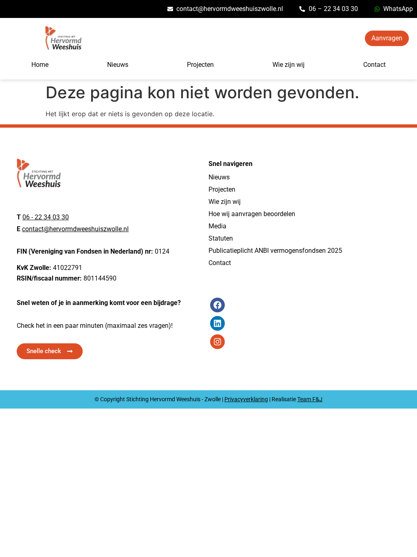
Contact (374, 65)
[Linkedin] (217, 323)
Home (39, 65)
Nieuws (117, 65)
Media (217, 226)
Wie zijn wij (288, 65)
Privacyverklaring (246, 399)
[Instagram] (217, 341)
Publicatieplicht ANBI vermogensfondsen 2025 (275, 250)
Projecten (200, 65)
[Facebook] (217, 305)
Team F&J (310, 399)
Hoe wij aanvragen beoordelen (251, 214)
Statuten (220, 238)
